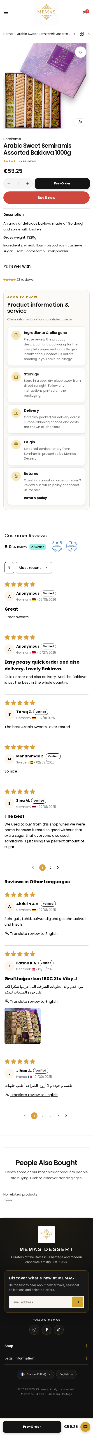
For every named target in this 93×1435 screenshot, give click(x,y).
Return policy (35, 498)
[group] (46, 86)
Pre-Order (32, 1426)
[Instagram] (34, 1330)
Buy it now (46, 197)
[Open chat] (85, 1427)
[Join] (77, 1302)
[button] (9, 161)
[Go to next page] (59, 868)
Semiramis (12, 138)
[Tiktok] (59, 1330)
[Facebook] (46, 1330)
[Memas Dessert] (46, 12)
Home (8, 34)
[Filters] (9, 567)
